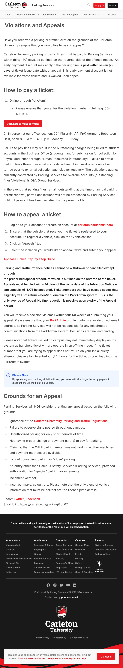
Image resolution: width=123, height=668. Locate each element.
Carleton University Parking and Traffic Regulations (71, 421)
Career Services (64, 545)
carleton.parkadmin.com (95, 225)
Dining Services (83, 567)
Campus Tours (13, 567)
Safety (78, 563)
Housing (60, 558)
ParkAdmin (58, 320)
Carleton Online (42, 567)
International (12, 554)
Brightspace (40, 549)
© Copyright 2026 (79, 637)
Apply (98, 5)
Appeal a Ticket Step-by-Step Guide (29, 259)
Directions (80, 549)
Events (78, 554)
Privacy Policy (42, 637)
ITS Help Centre (64, 572)
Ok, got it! (106, 656)
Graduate (10, 549)
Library (37, 554)
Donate (112, 5)
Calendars (39, 563)
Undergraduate (13, 545)
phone (65, 597)
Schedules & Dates (43, 545)
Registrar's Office (65, 563)
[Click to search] (88, 5)
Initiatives (11, 572)
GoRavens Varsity (103, 554)
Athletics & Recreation (106, 549)
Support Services (42, 558)
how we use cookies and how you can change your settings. (52, 658)
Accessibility (59, 637)
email (75, 597)
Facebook (33, 499)
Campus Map (82, 545)
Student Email (63, 554)
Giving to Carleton (104, 545)
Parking (79, 558)
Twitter (19, 499)
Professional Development (19, 558)
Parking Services (43, 5)
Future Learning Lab (44, 572)
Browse (112, 14)
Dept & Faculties (64, 549)
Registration (62, 567)
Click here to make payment (23, 123)
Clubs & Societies (84, 572)
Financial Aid (12, 563)
